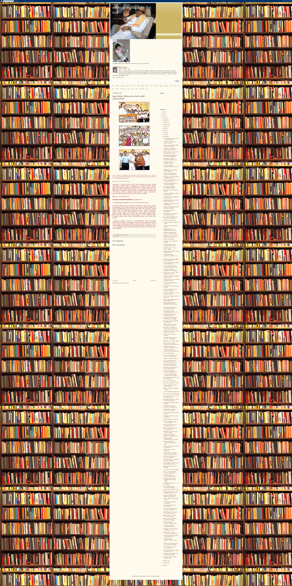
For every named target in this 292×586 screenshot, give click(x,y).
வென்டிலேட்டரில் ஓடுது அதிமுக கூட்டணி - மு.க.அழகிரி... (170, 338)
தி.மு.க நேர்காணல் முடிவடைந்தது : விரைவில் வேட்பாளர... (171, 550)
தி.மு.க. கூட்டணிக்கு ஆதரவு (169, 380)
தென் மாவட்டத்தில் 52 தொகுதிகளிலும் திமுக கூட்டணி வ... (170, 166)
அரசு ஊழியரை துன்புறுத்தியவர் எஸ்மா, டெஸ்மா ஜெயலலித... (170, 155)
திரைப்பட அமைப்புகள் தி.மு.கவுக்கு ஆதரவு (171, 413)
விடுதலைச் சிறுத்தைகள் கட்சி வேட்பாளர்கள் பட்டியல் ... (170, 425)
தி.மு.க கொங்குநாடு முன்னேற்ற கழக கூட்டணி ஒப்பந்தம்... (170, 509)
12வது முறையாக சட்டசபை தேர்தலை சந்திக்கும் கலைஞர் (171, 280)
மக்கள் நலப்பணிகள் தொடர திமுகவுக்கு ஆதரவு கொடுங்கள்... (171, 350)
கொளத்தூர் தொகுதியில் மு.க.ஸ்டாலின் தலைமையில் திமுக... (169, 443)
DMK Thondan (123, 67)
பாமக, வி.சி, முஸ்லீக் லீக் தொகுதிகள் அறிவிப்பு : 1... (169, 526)
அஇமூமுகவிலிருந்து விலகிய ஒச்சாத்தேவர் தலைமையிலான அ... (170, 304)
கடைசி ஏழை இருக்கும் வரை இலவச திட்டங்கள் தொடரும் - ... (171, 263)
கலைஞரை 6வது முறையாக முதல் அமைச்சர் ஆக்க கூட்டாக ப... (170, 492)
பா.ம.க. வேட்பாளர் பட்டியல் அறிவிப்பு (171, 469)
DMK (138, 85)
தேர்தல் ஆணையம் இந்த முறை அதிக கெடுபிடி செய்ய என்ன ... (170, 328)
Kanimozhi (165, 85)
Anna (131, 85)
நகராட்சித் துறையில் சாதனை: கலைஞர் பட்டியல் (169, 505)
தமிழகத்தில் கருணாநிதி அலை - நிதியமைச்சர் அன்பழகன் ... (170, 149)
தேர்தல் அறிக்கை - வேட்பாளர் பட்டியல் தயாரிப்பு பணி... (169, 515)
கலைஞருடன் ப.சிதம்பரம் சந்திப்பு (170, 358)
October (165, 122)
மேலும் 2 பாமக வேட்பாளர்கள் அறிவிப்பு (169, 334)
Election (147, 85)
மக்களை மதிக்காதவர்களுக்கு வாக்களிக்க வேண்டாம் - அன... (170, 266)
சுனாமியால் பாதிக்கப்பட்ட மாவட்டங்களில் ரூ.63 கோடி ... (170, 475)
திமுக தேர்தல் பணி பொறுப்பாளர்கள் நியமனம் (171, 403)
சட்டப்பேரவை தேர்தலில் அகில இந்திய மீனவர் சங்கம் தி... (169, 495)
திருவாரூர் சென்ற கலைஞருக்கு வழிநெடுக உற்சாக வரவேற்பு (170, 318)
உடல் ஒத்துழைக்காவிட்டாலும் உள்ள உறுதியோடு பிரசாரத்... (170, 536)
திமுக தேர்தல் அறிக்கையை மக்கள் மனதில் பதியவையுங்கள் (171, 399)
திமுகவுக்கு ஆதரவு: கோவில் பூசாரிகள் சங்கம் (169, 557)
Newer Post (115, 280)
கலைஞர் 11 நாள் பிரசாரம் (168, 239)
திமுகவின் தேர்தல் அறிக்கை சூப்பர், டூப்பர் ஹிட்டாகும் (171, 251)
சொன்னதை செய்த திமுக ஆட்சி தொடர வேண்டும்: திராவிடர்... (170, 544)
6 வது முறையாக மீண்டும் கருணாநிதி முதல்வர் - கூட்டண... (171, 311)
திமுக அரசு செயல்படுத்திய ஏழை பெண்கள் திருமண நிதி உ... (170, 217)
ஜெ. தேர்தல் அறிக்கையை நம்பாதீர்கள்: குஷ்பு (169, 162)
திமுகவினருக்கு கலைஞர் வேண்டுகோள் (168, 210)
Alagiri (113, 85)
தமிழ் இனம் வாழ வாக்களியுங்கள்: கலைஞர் (170, 241)
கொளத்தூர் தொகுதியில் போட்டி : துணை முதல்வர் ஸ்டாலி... (170, 368)
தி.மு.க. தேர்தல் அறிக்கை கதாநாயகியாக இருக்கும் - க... (170, 487)
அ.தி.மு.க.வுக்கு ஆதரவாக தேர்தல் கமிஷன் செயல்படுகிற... (171, 145)
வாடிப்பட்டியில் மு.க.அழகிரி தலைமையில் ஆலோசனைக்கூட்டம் (171, 343)
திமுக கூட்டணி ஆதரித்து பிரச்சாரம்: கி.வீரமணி (171, 296)
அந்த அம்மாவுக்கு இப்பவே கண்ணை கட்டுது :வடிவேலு (171, 194)
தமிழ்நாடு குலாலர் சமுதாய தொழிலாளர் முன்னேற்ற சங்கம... (171, 347)
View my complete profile (118, 77)
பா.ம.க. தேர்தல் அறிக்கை (168, 353)
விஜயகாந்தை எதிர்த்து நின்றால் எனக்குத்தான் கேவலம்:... (170, 308)
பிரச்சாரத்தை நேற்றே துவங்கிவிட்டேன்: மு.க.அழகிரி (170, 438)
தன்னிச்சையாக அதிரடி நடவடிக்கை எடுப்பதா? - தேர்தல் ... (171, 293)
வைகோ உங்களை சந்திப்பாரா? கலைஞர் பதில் (169, 502)
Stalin (113, 89)
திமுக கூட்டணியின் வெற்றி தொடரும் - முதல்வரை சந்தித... (171, 180)
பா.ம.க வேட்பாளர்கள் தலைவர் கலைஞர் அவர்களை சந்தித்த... (170, 374)
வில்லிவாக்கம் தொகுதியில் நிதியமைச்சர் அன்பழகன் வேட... (171, 435)
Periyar (175, 85)
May (164, 132)
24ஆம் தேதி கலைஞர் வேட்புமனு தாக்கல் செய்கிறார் (170, 432)
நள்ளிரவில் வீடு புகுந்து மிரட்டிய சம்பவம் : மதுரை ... (170, 142)
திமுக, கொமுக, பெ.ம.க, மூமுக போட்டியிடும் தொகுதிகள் (170, 512)
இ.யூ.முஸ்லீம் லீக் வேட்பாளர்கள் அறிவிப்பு (170, 466)
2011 (163, 118)
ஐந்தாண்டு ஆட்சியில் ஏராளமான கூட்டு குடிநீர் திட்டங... (170, 428)
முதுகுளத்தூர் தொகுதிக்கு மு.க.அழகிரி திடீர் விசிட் (169, 187)
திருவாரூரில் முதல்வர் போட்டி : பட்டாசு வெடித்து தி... (171, 483)
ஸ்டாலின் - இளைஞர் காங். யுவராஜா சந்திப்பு (170, 499)
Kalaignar (155, 85)
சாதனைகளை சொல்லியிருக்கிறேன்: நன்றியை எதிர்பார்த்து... (171, 207)
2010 (163, 565)
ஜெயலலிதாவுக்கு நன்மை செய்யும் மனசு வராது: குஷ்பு (170, 200)
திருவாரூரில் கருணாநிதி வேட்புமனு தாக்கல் (170, 286)
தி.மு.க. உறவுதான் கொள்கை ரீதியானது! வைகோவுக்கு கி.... (170, 361)
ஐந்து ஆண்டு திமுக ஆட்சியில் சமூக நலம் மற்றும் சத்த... (171, 378)
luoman (148, 576)
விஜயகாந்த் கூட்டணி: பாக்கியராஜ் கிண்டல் (170, 190)
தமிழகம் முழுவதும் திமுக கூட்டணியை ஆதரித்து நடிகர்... (170, 371)
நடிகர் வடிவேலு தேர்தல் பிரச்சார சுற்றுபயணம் (170, 283)
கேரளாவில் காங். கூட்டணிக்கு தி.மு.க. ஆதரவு (169, 248)
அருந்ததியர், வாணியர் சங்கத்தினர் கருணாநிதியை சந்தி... (171, 177)
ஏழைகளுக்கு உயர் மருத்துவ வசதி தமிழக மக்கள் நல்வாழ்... (170, 554)
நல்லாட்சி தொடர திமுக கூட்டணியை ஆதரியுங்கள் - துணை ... (171, 273)
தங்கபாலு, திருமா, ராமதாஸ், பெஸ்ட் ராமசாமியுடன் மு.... (171, 446)
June (164, 130)
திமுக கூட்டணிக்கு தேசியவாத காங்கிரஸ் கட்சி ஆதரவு (170, 519)
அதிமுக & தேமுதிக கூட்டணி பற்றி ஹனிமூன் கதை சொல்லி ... (170, 152)
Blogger (157, 576)
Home (134, 280)
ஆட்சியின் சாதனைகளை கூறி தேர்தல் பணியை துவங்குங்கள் (170, 453)
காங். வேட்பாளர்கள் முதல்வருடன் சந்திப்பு (170, 226)
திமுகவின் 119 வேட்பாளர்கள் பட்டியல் (171, 489)
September (165, 124)
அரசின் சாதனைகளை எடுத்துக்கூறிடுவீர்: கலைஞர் (169, 522)
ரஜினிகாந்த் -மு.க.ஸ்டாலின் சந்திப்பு (171, 341)
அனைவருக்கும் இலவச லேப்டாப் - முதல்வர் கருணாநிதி (170, 290)
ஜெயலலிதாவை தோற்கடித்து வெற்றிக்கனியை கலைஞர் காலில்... (169, 480)
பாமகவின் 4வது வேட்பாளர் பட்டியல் (170, 419)
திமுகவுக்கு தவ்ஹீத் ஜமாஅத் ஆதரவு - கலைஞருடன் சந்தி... (170, 233)
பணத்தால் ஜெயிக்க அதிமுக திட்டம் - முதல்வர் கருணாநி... (171, 139)
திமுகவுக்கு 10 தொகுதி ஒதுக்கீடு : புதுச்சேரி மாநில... (171, 321)
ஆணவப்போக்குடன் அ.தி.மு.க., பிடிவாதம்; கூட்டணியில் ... (170, 409)
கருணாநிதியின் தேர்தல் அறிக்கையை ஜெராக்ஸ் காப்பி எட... (170, 256)
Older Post (153, 280)
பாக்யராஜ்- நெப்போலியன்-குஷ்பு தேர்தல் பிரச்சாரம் (170, 385)
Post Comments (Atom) (123, 283)
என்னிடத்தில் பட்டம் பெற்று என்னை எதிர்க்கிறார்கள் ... (170, 204)
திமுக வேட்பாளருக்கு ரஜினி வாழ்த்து (171, 393)
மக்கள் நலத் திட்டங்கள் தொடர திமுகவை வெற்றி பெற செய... (170, 173)
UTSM (132, 89)
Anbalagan (122, 85)
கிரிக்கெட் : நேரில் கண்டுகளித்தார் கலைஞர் (170, 388)
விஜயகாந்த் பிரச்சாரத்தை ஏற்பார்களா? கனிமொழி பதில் (170, 159)
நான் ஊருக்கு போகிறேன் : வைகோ (170, 382)
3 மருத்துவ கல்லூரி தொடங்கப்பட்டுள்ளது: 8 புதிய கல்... (170, 540)
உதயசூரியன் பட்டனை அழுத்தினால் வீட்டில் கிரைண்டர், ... (171, 197)
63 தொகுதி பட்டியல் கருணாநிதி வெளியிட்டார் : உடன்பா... (170, 529)
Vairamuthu (141, 89)
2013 (163, 114)
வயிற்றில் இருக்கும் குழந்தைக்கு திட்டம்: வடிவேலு (170, 170)
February (165, 560)
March (164, 136)
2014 (163, 112)
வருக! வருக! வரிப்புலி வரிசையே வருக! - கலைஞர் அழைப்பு (170, 355)
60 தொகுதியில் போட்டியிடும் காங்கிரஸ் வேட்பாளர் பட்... (169, 314)
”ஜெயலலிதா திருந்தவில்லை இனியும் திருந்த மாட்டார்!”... (171, 276)
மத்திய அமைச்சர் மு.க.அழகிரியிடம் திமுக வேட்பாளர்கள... (171, 460)
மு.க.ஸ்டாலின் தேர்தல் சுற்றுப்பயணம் (171, 391)
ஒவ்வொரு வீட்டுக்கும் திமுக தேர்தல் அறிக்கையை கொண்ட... (171, 331)
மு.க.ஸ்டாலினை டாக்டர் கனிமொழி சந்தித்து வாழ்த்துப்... (170, 396)
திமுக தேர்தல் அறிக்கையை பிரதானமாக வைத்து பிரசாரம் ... (170, 406)
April (164, 134)
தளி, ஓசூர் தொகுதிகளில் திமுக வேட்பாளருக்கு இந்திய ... (170, 184)
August (165, 126)
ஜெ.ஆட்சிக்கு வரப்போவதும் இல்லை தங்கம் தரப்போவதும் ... (171, 259)
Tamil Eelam (123, 89)
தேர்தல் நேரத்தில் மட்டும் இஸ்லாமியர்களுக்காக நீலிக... (170, 229)
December (165, 120)
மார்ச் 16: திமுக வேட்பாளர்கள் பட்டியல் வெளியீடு (169, 547)
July (164, 128)
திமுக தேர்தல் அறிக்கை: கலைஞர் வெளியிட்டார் (170, 416)
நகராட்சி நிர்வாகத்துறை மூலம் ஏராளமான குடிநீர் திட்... (169, 456)
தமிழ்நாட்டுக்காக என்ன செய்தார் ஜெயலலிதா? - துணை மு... (170, 236)
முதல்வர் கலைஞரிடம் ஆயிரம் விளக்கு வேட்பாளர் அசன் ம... (170, 324)
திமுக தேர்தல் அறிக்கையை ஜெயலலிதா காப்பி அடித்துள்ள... (170, 269)
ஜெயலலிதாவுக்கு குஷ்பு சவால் (169, 220)
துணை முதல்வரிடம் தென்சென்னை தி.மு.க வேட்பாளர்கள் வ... (171, 463)
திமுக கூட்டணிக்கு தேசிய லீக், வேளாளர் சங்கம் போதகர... (170, 472)
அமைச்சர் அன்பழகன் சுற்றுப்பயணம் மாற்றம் (171, 222)
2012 (163, 116)
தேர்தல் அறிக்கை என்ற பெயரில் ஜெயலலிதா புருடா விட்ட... (170, 214)
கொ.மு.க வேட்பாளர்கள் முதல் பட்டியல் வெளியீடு (169, 422)
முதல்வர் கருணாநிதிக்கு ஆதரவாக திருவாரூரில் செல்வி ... (171, 300)
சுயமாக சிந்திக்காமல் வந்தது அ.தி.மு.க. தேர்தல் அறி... (169, 245)
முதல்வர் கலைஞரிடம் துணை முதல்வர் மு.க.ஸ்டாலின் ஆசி (170, 364)
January (165, 562)
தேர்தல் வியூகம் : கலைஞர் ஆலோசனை (169, 450)
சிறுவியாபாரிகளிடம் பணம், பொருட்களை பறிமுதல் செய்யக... (171, 532)
